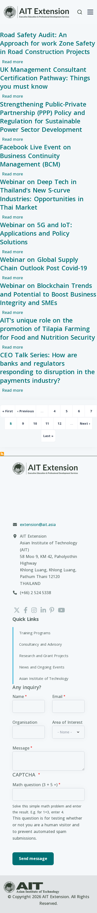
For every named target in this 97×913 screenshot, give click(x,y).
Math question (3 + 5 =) (34, 784)
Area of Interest (67, 722)
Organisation (24, 722)
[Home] (37, 12)
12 (62, 424)
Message (20, 748)
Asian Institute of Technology (43, 678)
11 (49, 424)
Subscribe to (2, 454)
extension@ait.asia (38, 524)
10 (37, 424)
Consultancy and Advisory (40, 644)
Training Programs (34, 632)
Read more (12, 61)
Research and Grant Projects (43, 655)
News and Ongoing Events (41, 666)
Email (57, 696)
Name (18, 696)
